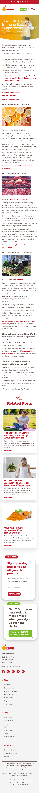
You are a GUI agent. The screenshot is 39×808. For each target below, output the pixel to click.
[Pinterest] (13, 672)
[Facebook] (3, 672)
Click (4, 166)
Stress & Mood (8, 721)
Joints (6, 733)
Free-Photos (13, 199)
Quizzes (23, 9)
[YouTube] (18, 672)
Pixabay (25, 199)
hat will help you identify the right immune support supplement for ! (20, 78)
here (18, 92)
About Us (7, 685)
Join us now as (7, 321)
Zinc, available (7, 96)
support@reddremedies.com (11, 666)
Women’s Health (9, 737)
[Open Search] (29, 9)
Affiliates (7, 756)
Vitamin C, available (9, 92)
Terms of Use (9, 783)
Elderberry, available (9, 99)
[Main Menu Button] (36, 9)
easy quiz (25, 76)
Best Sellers (8, 717)
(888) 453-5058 (23, 2)
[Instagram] (8, 672)
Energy (6, 724)
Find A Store (8, 704)
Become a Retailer (10, 750)
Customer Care (9, 688)
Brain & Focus (8, 730)
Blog (5, 701)
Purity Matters (8, 698)
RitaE (11, 280)
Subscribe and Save (10, 691)
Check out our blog (9, 245)
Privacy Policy (21, 783)
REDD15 (24, 631)
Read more (8, 450)
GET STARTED (14, 594)
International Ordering (11, 753)
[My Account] (34, 9)
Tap (12, 631)
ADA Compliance (23, 785)
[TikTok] (23, 672)
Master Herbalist (9, 694)
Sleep (6, 727)
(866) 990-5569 (21, 634)
